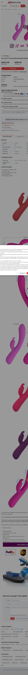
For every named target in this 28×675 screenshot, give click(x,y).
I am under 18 (22, 273)
